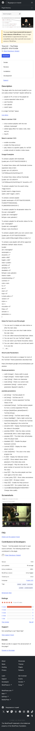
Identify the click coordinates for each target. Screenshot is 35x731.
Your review (5, 622)
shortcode (30, 584)
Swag (21, 685)
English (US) (30, 580)
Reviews (6, 67)
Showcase (21, 661)
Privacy (4, 670)
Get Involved (22, 676)
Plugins (20, 667)
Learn (3, 676)
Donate (21, 682)
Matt (4, 693)
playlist (24, 584)
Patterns (21, 670)
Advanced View (7, 593)
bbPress (5, 696)
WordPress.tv (7, 685)
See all (31, 622)
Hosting (4, 667)
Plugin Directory (6, 8)
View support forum (8, 635)
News (3, 664)
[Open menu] (32, 2)
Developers (5, 682)
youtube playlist (29, 587)
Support (5, 80)
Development (7, 76)
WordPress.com (7, 690)
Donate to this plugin (8, 650)
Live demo (5, 115)
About (3, 661)
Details (5, 62)
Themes (20, 664)
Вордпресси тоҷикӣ (12, 707)
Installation (6, 71)
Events (20, 679)
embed (19, 584)
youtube (21, 587)
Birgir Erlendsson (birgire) (11, 51)
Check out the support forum (11, 537)
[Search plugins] (19, 14)
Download (6, 55)
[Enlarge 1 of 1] (31, 500)
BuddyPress (6, 699)
